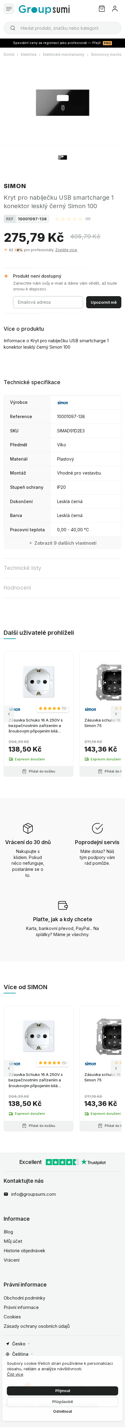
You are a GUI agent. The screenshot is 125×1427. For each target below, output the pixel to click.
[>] (116, 714)
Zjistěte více (66, 250)
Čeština (20, 1354)
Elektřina (28, 54)
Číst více (15, 1374)
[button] (72, 219)
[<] (9, 714)
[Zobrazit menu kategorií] (9, 8)
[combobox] (62, 28)
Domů (9, 54)
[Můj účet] (114, 8)
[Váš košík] (101, 8)
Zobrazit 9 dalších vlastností (65, 543)
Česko (18, 1343)
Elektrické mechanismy (63, 54)
